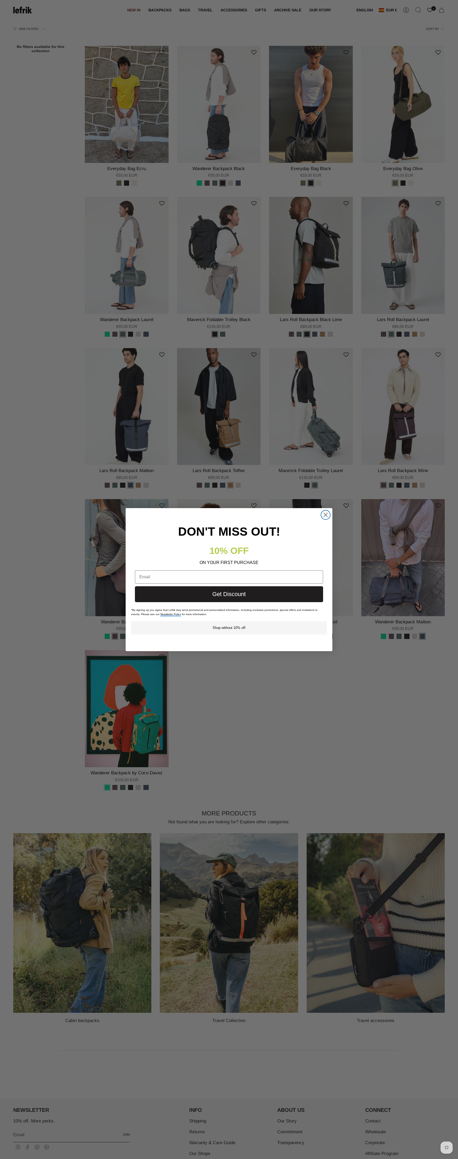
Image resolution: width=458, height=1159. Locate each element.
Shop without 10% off (229, 628)
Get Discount (229, 594)
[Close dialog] (325, 514)
